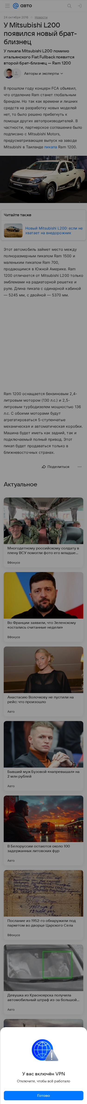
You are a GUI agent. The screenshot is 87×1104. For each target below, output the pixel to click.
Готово (43, 1096)
